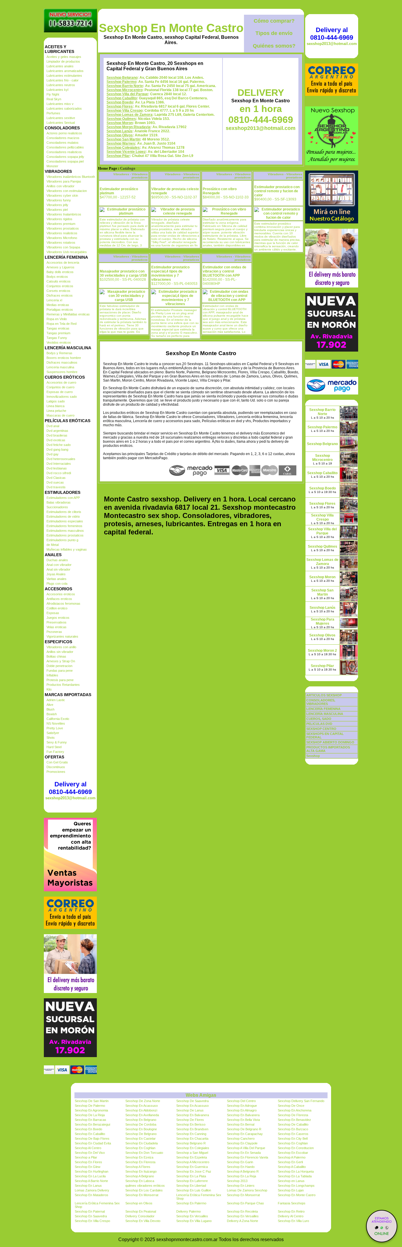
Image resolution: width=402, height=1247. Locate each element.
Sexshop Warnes (121, 143)
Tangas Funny (56, 338)
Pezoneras (54, 631)
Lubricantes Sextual (60, 122)
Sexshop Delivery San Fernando (301, 1101)
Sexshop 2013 (237, 1181)
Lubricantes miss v (60, 104)
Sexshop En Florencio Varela (247, 1157)
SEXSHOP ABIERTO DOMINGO (330, 742)
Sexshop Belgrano (122, 78)
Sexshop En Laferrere (192, 1181)
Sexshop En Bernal (240, 1124)
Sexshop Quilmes (121, 119)
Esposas (52, 613)
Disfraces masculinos (61, 362)
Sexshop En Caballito (90, 1134)
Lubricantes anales (60, 66)
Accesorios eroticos (60, 594)
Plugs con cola (56, 583)
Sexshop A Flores (137, 1167)
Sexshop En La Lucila (90, 1176)
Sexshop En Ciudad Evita (93, 1143)
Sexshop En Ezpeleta (191, 1157)
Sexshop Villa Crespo (124, 110)
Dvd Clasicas (56, 477)
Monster (52, 166)
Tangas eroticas (57, 328)
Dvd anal (52, 426)
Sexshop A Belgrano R (243, 1171)
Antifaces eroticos (59, 599)
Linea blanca (55, 406)
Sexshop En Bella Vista (243, 1119)
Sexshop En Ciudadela (141, 1143)
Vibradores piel (57, 209)
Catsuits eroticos (58, 281)
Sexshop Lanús (119, 131)
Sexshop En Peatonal (140, 1211)
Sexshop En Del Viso (90, 1152)
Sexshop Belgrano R (191, 1143)
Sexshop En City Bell (293, 1138)
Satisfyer (52, 733)
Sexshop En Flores (88, 1162)
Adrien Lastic (55, 700)
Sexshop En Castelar (140, 1138)
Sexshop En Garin (240, 1162)
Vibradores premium (60, 223)
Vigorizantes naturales (62, 636)
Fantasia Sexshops (291, 1203)
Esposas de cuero (59, 392)
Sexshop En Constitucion (296, 1148)
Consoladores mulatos (62, 142)
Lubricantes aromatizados (65, 71)
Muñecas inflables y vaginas (66, 549)
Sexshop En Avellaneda (142, 1115)
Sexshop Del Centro (241, 1101)
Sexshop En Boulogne (141, 1129)
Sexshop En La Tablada (295, 1176)
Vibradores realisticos (61, 233)
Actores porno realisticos (64, 133)
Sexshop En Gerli (290, 1162)
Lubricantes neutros (60, 85)
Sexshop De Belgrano (141, 1134)
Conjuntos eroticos (59, 286)
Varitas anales (56, 579)
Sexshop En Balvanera (192, 1115)
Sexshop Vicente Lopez (126, 152)
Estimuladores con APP (63, 497)
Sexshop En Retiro (291, 1211)
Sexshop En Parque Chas (245, 1203)
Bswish (51, 714)
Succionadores (57, 507)
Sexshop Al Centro (88, 1148)
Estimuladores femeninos (64, 526)
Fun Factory (55, 751)
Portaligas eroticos (59, 309)
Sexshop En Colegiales (192, 1148)
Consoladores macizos (62, 138)
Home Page (107, 168)
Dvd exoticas (55, 440)
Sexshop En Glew (87, 1167)
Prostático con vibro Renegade (220, 191)
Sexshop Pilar (118, 156)
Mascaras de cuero (60, 415)
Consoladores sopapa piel (65, 161)
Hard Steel (54, 747)
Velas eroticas (56, 627)
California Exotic (57, 719)
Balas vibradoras (58, 502)
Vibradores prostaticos (62, 228)
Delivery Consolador (140, 1216)
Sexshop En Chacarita (192, 1138)
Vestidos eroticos (58, 342)
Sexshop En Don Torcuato (144, 1152)
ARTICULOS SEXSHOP (324, 695)
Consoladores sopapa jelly (65, 156)
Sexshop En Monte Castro (171, 27)
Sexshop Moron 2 (322, 650)
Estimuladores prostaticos (65, 535)
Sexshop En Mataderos (91, 1195)
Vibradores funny (58, 200)
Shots (50, 737)
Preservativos (56, 622)
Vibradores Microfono (61, 238)
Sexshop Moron (120, 123)
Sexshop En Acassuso (141, 1105)
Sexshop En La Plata (191, 1176)
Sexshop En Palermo (191, 1203)
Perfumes (53, 113)
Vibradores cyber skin (62, 195)
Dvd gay (52, 454)
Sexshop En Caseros (293, 1134)
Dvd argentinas (57, 430)
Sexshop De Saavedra (192, 1101)
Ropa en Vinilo (56, 319)
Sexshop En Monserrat (141, 1195)
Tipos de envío (274, 33)
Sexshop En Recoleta (242, 1211)
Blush (50, 709)
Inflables (52, 675)
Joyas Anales (56, 574)
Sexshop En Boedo (88, 1129)
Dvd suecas (55, 482)
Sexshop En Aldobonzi (141, 1110)
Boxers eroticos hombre (63, 358)
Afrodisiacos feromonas (63, 603)
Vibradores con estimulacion (66, 191)
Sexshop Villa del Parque (127, 94)
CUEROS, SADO (318, 719)
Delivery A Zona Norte (242, 1221)
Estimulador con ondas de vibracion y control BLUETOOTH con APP (224, 271)
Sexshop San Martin (123, 139)
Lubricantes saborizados (64, 108)
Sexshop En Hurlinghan (91, 1171)
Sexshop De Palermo (90, 1105)
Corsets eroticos (58, 290)
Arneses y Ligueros (60, 267)
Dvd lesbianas (56, 468)
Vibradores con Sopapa (63, 247)
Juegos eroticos (57, 617)
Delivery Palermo (188, 1211)
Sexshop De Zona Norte (142, 1101)
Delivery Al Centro (290, 1216)
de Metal (52, 544)
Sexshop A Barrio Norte (91, 1181)
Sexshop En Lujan (291, 1190)
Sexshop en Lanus (291, 1181)
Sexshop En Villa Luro (293, 1221)
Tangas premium (58, 333)
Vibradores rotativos (60, 242)
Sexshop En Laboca (139, 1181)
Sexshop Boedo (120, 102)
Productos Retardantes (63, 684)
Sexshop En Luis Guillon (193, 1190)
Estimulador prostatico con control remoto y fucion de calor (277, 191)
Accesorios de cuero (61, 382)
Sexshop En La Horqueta (296, 1171)
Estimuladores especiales (64, 521)
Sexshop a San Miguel (192, 1152)
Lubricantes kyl (57, 89)
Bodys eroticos (57, 276)
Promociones (55, 771)
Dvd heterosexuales (60, 459)
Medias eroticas (57, 305)
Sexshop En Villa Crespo (92, 1221)
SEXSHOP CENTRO (321, 729)
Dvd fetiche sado (58, 445)
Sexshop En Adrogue (242, 1105)
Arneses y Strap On (60, 661)
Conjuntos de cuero (60, 387)
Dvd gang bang (57, 449)
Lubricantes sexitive (60, 118)
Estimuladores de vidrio (63, 516)
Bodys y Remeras (59, 353)
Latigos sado (55, 401)
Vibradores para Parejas (63, 181)
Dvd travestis (56, 487)
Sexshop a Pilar (86, 1157)
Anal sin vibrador (58, 569)
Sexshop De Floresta (293, 1115)
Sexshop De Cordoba (140, 1124)
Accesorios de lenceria (62, 262)
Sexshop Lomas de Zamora (129, 115)
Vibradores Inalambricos (63, 214)
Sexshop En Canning (191, 1134)
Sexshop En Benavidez (294, 1119)
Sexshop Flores (120, 106)
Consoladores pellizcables (65, 147)
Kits (49, 689)
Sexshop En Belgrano (140, 1119)
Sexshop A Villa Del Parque (246, 1148)
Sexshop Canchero (241, 1138)
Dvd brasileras (56, 435)
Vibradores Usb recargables (66, 252)
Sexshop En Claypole (242, 1143)
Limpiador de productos (63, 61)
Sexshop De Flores (190, 1119)
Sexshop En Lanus (88, 1185)
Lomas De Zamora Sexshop (247, 1190)
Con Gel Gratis (57, 762)
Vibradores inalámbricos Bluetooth (70, 176)
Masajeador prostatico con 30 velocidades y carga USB (123, 273)
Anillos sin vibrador (59, 651)
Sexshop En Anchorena (294, 1110)
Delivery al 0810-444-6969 (70, 787)
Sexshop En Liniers (241, 1185)
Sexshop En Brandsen (192, 1129)
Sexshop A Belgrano (139, 1176)
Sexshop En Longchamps (296, 1185)
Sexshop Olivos (120, 135)
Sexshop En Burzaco (293, 1129)
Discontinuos (55, 767)
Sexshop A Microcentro (192, 1162)
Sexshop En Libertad (191, 1185)
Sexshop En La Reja (241, 1176)
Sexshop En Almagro (242, 1110)
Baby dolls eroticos (60, 272)
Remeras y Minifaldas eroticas (68, 314)
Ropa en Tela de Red (61, 323)
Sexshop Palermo (121, 82)
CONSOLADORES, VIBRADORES (320, 702)
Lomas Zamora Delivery (92, 1190)
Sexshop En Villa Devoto (142, 1221)
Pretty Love (54, 728)
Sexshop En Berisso (190, 1124)
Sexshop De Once (291, 1105)
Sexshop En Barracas (90, 1119)
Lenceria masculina (60, 367)
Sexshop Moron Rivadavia (128, 127)
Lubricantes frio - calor (62, 80)
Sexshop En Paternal (90, 1211)
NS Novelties (55, 723)
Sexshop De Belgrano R (244, 1129)
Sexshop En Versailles (192, 1216)
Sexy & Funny (56, 742)
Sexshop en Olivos (138, 1203)
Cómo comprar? (274, 21)
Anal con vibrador (59, 564)
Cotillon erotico (56, 608)
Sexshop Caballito (122, 98)
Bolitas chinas (56, 656)
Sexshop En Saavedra (91, 1216)
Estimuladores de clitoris (63, 512)
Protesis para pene (60, 680)
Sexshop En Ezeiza (139, 1157)
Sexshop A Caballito (292, 1167)
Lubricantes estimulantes (64, 75)
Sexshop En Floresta (140, 1162)
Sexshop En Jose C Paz (193, 1171)
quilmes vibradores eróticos (145, 1185)
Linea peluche (56, 410)
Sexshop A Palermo (291, 1157)
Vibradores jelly (57, 205)
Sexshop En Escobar (293, 1152)
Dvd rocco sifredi (58, 473)
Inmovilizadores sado (61, 396)
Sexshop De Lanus (190, 1110)
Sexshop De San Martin (92, 1101)
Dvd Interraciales (58, 463)
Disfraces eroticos (59, 295)
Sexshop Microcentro (124, 90)
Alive (49, 704)
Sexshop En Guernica (192, 1167)
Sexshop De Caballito (293, 1124)
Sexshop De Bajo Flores (92, 1138)
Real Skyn (53, 99)
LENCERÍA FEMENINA (323, 709)
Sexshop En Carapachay (245, 1134)
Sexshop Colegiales (123, 148)
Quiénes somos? (274, 46)
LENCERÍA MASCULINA (324, 714)
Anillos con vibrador (60, 186)
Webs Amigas (201, 1095)
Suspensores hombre (61, 372)
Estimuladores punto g (62, 540)
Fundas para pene (59, 670)
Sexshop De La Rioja (90, 1115)
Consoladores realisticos (64, 152)
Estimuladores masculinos (65, 530)
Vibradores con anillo (61, 647)
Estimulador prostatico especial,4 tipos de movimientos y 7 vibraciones (170, 273)
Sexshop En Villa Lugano (194, 1221)
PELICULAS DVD (319, 724)
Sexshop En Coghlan (293, 1143)
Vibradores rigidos (59, 219)
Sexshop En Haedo (241, 1167)
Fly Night (52, 94)
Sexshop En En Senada (244, 1152)
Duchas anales (57, 560)
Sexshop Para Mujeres (322, 621)
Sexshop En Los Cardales (144, 1190)
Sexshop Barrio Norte (125, 86)
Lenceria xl (54, 300)
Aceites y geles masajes (63, 56)
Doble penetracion (59, 666)
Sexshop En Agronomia (91, 1110)
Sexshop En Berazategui (92, 1124)
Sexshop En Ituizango (141, 1171)
